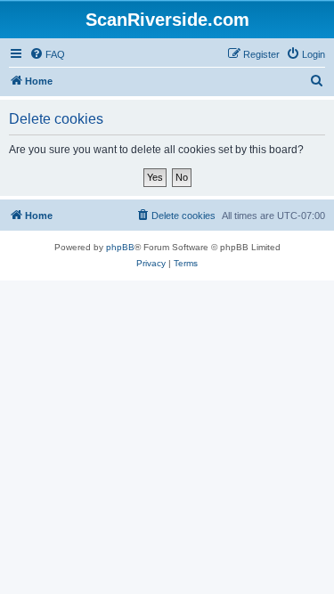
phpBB (120, 247)
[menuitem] (47, 54)
